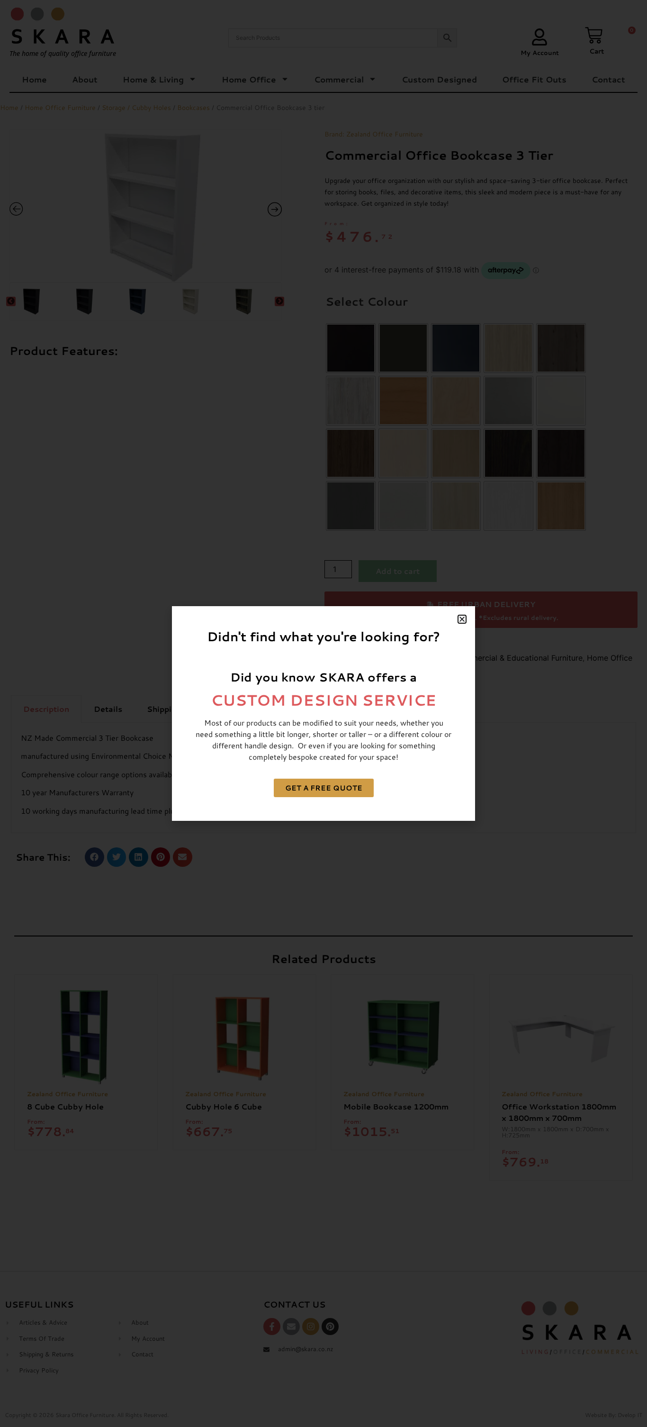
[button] (462, 619)
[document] (323, 713)
